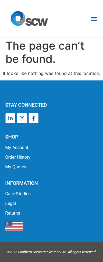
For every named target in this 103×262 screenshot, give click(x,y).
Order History (17, 157)
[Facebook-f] (33, 118)
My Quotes (15, 166)
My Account (16, 147)
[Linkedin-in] (10, 118)
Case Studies (17, 193)
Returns (12, 213)
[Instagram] (22, 118)
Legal (10, 203)
